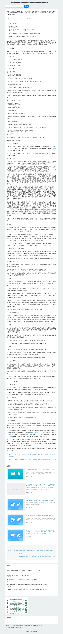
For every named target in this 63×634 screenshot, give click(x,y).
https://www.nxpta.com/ (35, 432)
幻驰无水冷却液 (19, 625)
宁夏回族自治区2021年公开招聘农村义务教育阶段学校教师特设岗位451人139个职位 (41, 515)
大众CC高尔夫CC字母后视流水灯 (13, 627)
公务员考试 (19, 2)
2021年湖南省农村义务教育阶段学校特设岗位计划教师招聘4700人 (41, 500)
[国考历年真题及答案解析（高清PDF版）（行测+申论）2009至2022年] (16, 474)
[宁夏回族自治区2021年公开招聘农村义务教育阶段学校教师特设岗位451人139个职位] (16, 520)
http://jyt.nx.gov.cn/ (27, 208)
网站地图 (35, 631)
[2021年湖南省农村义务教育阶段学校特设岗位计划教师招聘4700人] (16, 505)
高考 (46, 2)
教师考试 (35, 2)
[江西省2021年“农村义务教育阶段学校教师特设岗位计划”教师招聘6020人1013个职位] (16, 535)
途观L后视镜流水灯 (37, 625)
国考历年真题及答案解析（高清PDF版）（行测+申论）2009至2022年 (41, 469)
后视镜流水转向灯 (28, 625)
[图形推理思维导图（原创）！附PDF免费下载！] (16, 489)
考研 (41, 2)
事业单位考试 (27, 2)
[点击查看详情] (16, 613)
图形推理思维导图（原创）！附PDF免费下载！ (40, 485)
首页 (13, 2)
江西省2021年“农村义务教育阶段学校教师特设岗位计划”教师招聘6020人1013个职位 (41, 531)
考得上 (7, 2)
